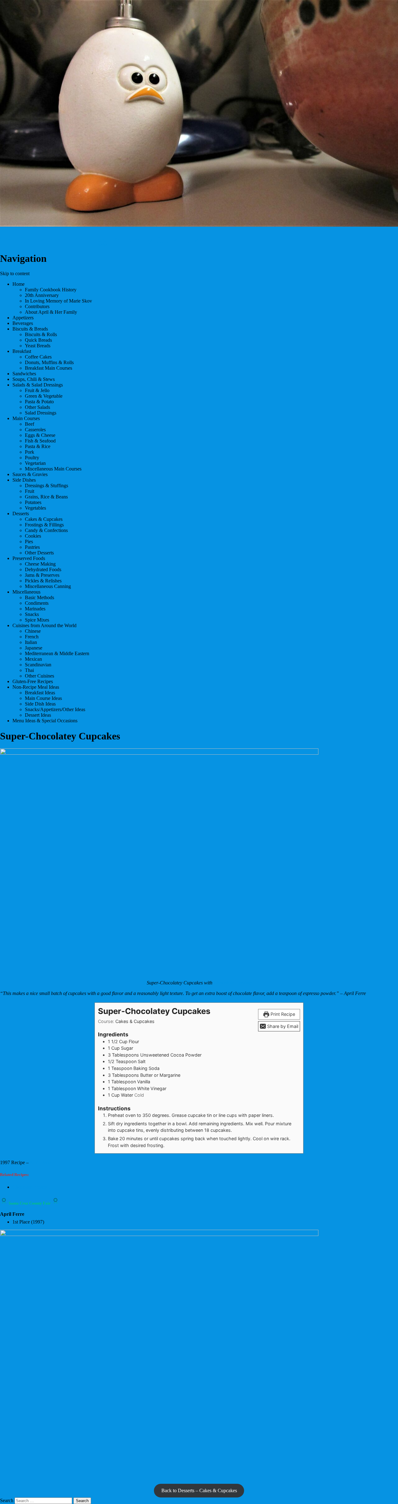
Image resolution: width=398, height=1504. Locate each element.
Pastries (32, 547)
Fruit (29, 491)
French (32, 636)
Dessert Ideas (38, 715)
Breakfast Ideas (40, 692)
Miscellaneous (26, 592)
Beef (29, 424)
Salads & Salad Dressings (37, 384)
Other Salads (37, 407)
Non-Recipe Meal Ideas (35, 687)
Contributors (37, 306)
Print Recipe (282, 1014)
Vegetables (35, 508)
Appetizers (23, 317)
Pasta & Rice (37, 446)
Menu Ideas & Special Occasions (44, 720)
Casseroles (35, 429)
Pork (29, 452)
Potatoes (33, 502)
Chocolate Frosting (233, 982)
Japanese (33, 647)
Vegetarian (35, 463)
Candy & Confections (46, 530)
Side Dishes (24, 480)
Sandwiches (24, 373)
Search (6, 1500)
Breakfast (21, 351)
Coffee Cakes (38, 356)
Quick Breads (38, 340)
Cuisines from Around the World (44, 625)
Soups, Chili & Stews (33, 379)
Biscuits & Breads (30, 328)
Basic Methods (39, 597)
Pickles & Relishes (43, 580)
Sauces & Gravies (30, 474)
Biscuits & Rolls (41, 334)
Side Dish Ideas (40, 703)
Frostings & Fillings (44, 524)
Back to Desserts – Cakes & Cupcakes (199, 1490)
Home (18, 284)
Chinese (33, 631)
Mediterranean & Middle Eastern (57, 653)
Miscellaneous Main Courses (53, 468)
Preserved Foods (28, 558)
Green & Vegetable (43, 396)
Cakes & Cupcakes (43, 519)
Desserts (20, 513)
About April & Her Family (51, 312)
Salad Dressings (40, 412)
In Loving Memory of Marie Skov (58, 300)
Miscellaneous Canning (48, 586)
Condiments (37, 603)
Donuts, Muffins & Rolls (49, 362)
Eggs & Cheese (40, 435)
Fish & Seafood (40, 440)
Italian (31, 642)
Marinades (35, 608)
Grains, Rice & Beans (46, 496)
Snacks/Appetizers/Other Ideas (55, 709)
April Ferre (40, 1162)
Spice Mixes (37, 619)
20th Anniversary (42, 295)
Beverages (22, 323)
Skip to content (15, 273)
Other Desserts (39, 552)
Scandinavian (38, 664)
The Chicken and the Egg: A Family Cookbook (99, 240)
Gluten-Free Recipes (32, 681)
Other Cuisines (39, 675)
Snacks (32, 614)
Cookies (33, 536)
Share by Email (282, 1026)
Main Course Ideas (43, 698)
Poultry (32, 457)
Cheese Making (40, 564)
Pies (29, 541)
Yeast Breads (37, 345)
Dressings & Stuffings (46, 485)
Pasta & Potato (39, 401)
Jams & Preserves (42, 575)
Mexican (33, 659)
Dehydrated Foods (43, 569)
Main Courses (26, 418)
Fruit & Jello (37, 390)
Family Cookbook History (50, 289)
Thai (29, 670)
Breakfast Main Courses (48, 368)
